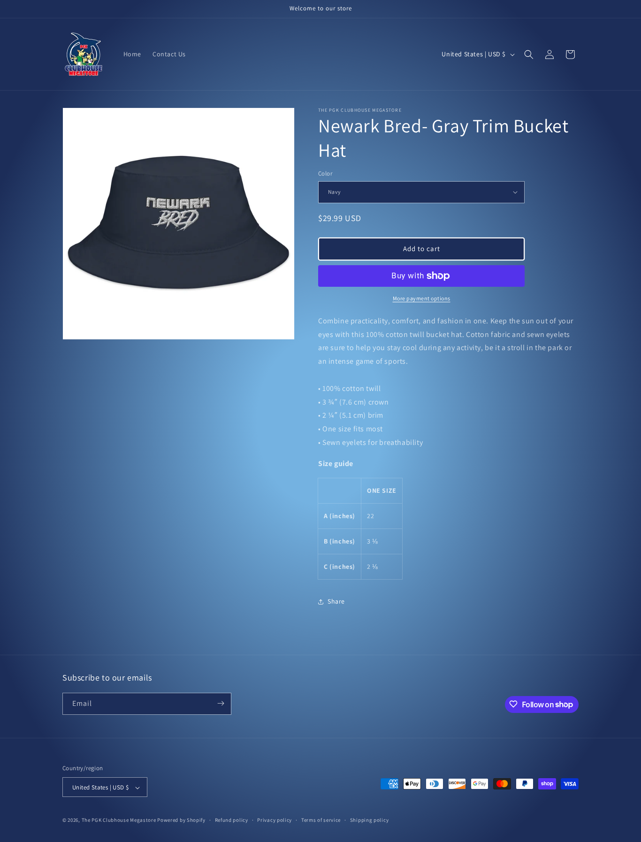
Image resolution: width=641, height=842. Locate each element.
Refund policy (231, 820)
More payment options (421, 298)
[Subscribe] (220, 703)
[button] (529, 54)
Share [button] (336, 601)
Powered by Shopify (181, 820)
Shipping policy (369, 820)
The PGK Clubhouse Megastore (119, 820)
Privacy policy (274, 820)
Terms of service (321, 820)
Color (325, 173)
